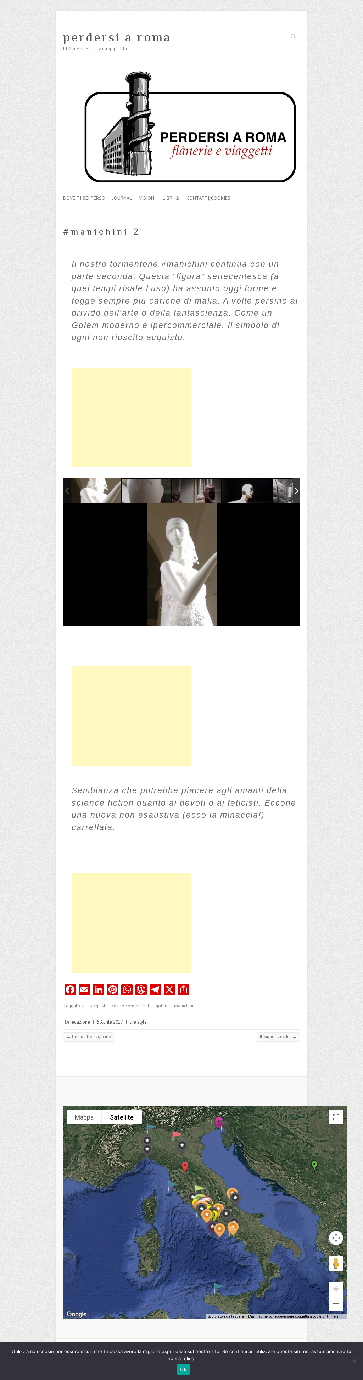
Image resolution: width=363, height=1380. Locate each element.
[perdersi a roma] (181, 73)
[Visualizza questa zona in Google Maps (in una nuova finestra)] (76, 1314)
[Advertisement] (131, 417)
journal (122, 198)
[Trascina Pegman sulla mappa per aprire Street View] (336, 1263)
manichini (183, 1006)
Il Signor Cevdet (278, 1036)
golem (162, 1006)
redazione (80, 1022)
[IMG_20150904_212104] (96, 490)
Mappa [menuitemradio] (84, 1117)
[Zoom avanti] (336, 1289)
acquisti (98, 1006)
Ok (183, 1369)
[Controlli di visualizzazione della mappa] (336, 1238)
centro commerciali (131, 1006)
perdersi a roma (117, 37)
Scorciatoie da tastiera (226, 1316)
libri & (171, 198)
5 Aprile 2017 (110, 1022)
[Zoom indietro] (336, 1303)
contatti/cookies (208, 198)
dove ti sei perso (84, 198)
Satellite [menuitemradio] (122, 1117)
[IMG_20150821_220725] (247, 491)
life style (138, 1022)
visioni (147, 198)
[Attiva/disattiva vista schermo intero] (336, 1117)
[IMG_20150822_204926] (146, 491)
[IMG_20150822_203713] (197, 491)
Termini (338, 1316)
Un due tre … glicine (88, 1036)
